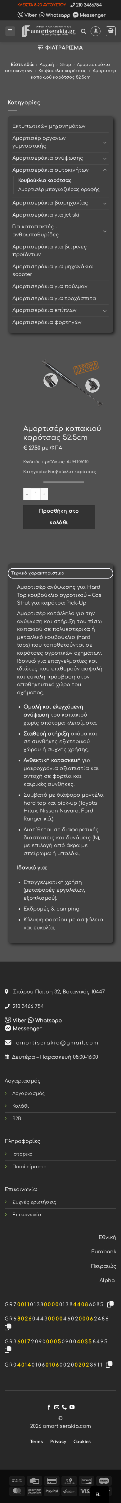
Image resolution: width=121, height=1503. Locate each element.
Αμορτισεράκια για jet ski (45, 215)
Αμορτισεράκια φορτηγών (47, 322)
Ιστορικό (22, 1154)
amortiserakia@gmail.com (55, 1043)
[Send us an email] (56, 1407)
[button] (10, 31)
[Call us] (64, 1407)
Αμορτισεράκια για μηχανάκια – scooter (54, 271)
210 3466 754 (27, 1006)
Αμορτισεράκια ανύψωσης (47, 158)
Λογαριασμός (28, 1093)
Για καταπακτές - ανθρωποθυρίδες (35, 231)
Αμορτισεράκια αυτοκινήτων (50, 170)
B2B (16, 1118)
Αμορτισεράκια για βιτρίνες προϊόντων (49, 251)
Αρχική (47, 64)
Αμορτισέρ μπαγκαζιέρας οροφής (59, 189)
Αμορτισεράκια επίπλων (44, 310)
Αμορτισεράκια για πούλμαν (49, 286)
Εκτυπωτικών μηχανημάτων (49, 126)
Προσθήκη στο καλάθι (59, 516)
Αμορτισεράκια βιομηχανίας (50, 203)
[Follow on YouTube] (71, 1407)
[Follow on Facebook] (49, 1407)
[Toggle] (105, 142)
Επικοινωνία (26, 1214)
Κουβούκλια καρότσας (62, 71)
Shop (65, 64)
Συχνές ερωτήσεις (34, 1201)
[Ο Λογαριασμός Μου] (96, 31)
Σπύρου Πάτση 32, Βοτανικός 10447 (56, 992)
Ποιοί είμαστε (29, 1166)
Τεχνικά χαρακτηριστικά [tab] (38, 573)
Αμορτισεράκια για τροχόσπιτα (54, 298)
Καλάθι (20, 1106)
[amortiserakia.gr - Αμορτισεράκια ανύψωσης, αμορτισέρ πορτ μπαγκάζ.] (48, 31)
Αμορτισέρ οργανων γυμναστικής (39, 142)
